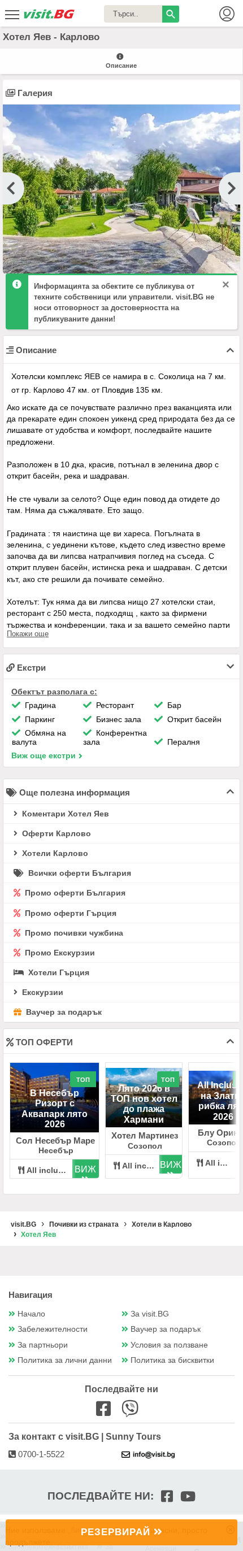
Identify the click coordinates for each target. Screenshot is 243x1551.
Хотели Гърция (57, 972)
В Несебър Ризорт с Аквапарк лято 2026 (54, 1108)
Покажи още (28, 633)
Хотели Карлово (54, 853)
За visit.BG (150, 1314)
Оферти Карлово (55, 833)
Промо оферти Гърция (69, 913)
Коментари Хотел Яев (64, 813)
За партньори (43, 1345)
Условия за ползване (169, 1345)
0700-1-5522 (40, 1454)
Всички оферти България (78, 872)
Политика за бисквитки (172, 1360)
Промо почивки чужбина (73, 932)
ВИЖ (85, 1169)
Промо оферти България (74, 892)
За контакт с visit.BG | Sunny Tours (84, 1436)
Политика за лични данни (65, 1360)
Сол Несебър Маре (55, 1140)
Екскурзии (41, 992)
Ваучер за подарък (63, 1011)
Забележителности (53, 1329)
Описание (121, 65)
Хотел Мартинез (144, 1135)
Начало (31, 1314)
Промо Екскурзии (59, 952)
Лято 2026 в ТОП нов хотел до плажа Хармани (144, 1104)
